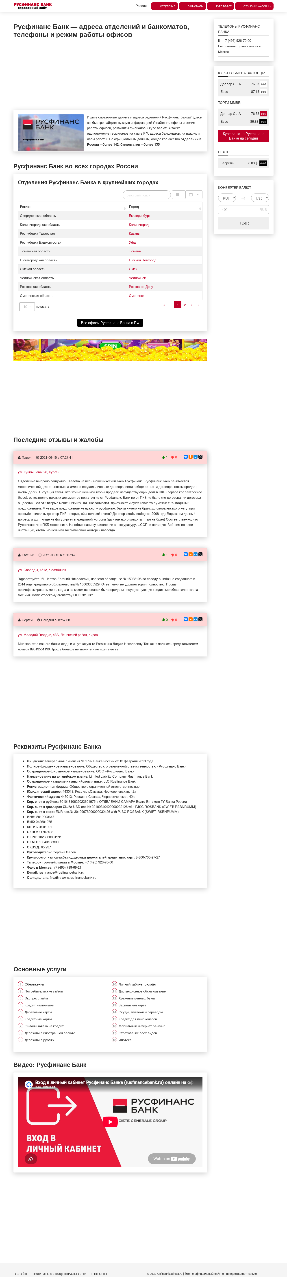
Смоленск (136, 295)
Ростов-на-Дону (141, 286)
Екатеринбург (139, 215)
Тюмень (135, 251)
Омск (133, 268)
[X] (200, 457)
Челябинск (137, 277)
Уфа (132, 242)
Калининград (139, 224)
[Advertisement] (110, 73)
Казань (134, 233)
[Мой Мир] (196, 457)
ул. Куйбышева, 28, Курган (38, 471)
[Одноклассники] (191, 457)
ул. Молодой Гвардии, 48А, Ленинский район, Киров (58, 634)
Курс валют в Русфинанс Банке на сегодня (243, 136)
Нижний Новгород (142, 260)
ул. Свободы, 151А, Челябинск (42, 569)
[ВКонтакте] (186, 457)
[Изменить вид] (178, 194)
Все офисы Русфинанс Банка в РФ (110, 322)
